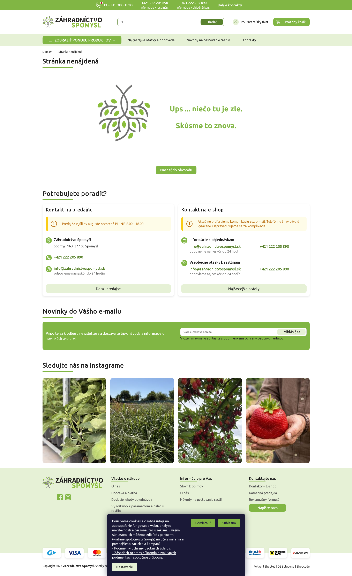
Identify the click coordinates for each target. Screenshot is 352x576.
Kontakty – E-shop (262, 486)
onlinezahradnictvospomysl (60, 497)
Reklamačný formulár (265, 499)
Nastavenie (124, 567)
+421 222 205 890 (154, 3)
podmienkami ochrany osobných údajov (253, 338)
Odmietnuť (203, 523)
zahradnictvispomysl (68, 497)
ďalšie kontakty (230, 5)
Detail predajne (108, 289)
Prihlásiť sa (291, 332)
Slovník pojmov (191, 486)
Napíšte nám (267, 508)
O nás (115, 486)
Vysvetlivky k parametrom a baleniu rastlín (137, 508)
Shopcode (303, 566)
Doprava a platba (124, 493)
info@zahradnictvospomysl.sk (79, 268)
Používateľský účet (254, 22)
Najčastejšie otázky (244, 289)
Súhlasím (229, 523)
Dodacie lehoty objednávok (131, 499)
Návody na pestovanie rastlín (202, 499)
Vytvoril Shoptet (264, 566)
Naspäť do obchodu (176, 170)
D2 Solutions (286, 566)
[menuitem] (82, 40)
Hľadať (212, 22)
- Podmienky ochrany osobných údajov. (141, 548)
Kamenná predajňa (263, 493)
